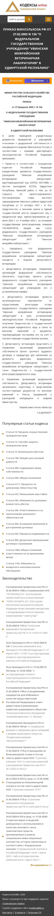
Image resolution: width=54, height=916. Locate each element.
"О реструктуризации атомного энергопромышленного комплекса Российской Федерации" (26, 674)
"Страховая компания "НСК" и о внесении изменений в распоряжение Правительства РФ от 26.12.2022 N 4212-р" (27, 758)
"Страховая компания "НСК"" (27, 782)
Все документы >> (41, 865)
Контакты (7, 912)
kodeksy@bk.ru (36, 908)
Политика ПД (34, 912)
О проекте (20, 912)
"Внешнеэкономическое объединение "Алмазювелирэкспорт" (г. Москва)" (27, 702)
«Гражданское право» (13, 903)
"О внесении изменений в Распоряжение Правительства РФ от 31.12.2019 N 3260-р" (27, 629)
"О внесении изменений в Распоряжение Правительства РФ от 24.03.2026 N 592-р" (27, 801)
